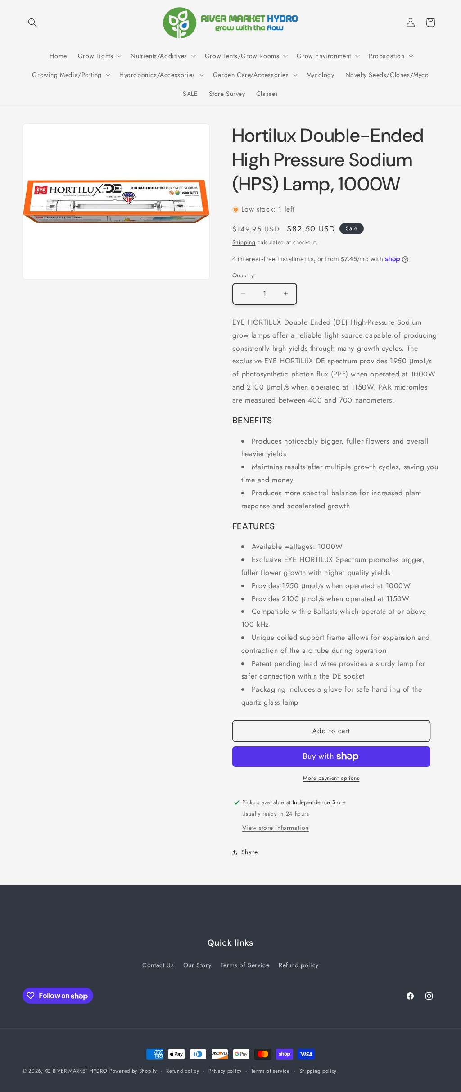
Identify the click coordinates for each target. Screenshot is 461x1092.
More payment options (331, 778)
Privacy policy (225, 1070)
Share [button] (249, 851)
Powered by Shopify (133, 1070)
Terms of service (270, 1070)
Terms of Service (245, 965)
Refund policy (299, 965)
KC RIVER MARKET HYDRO (76, 1070)
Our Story (197, 965)
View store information (275, 827)
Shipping (244, 242)
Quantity (243, 275)
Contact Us (158, 965)
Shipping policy (318, 1070)
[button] (32, 22)
